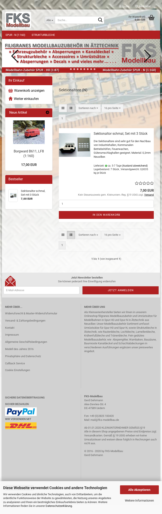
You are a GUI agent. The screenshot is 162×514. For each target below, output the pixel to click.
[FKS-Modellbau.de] (21, 20)
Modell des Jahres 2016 (19, 349)
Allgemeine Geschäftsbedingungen (26, 341)
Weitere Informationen (139, 500)
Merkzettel (144, 6)
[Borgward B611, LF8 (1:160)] (29, 132)
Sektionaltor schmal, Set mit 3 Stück (120, 134)
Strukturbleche (43, 34)
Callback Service (15, 363)
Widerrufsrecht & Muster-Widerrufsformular (31, 313)
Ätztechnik (137, 320)
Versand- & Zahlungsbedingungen (25, 320)
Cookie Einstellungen (17, 370)
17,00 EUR (29, 165)
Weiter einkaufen (26, 99)
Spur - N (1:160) (15, 34)
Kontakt (9, 327)
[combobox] (88, 108)
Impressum (12, 334)
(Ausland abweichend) (135, 165)
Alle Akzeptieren (139, 489)
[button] (67, 69)
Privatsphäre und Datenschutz (23, 356)
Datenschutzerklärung (59, 505)
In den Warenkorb (106, 214)
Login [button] (125, 6)
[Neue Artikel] (47, 112)
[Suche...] (100, 20)
